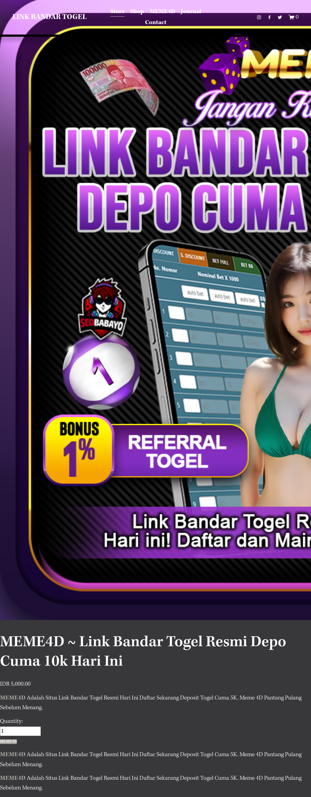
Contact (155, 22)
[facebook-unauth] (269, 17)
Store (117, 12)
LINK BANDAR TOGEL (49, 17)
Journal (191, 12)
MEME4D (162, 12)
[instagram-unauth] (259, 17)
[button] (8, 741)
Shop (137, 12)
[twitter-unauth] (279, 17)
